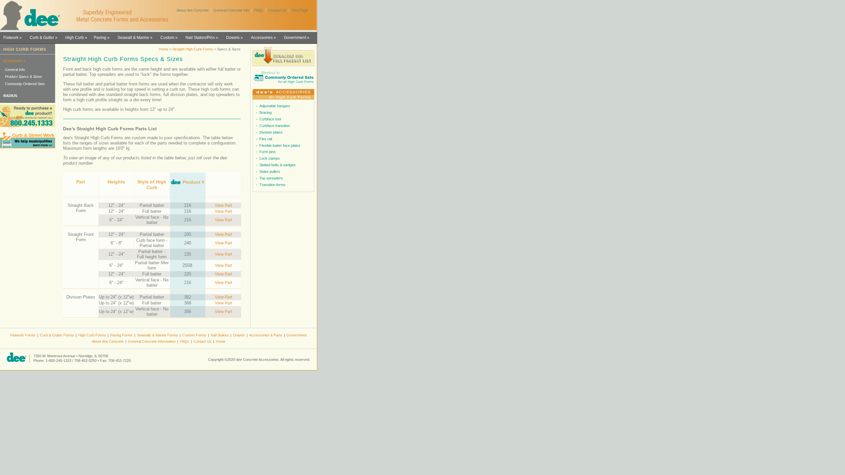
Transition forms (272, 185)
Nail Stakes (220, 335)
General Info (15, 70)
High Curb (74, 37)
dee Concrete (33, 15)
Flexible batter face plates (279, 145)
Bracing (265, 112)
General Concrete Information (152, 341)
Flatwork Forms (23, 335)
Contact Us (277, 10)
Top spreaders (271, 178)
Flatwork (10, 37)
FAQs (258, 10)
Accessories (262, 37)
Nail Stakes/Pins (200, 37)
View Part (223, 205)
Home (163, 49)
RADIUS (10, 96)
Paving (100, 37)
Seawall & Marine (133, 37)
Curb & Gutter (42, 37)
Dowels (233, 37)
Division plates (271, 132)
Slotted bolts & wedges (277, 165)
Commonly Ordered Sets (25, 84)
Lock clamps (269, 158)
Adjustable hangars (274, 106)
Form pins (267, 152)
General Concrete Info (231, 10)
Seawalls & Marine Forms (157, 335)
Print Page (299, 10)
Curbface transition (274, 126)
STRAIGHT (12, 61)
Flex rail (265, 139)
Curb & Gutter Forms (57, 335)
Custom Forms (194, 335)
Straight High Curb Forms (192, 49)
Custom (167, 37)
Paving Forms (121, 335)
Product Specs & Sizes (23, 77)
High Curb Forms (92, 335)
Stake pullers (269, 172)
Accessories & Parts (265, 335)
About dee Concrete (193, 10)
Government (295, 37)
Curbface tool (270, 119)
